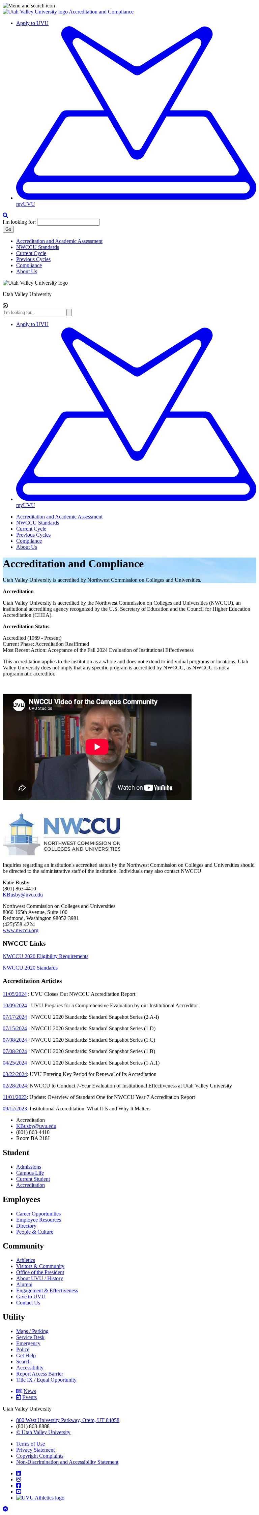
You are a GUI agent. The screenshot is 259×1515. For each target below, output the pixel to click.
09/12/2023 (15, 1108)
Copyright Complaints (39, 1456)
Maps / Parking (32, 1331)
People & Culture (34, 1232)
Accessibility (30, 1367)
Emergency (28, 1343)
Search (23, 1361)
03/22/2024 (15, 1074)
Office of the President (40, 1272)
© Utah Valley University (43, 1432)
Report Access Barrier (39, 1374)
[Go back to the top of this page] (6, 1509)
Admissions (28, 1167)
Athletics (25, 1260)
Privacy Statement (35, 1450)
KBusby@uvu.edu (23, 894)
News (30, 1391)
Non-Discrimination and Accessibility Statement (67, 1462)
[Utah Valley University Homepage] (36, 11)
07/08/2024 (15, 1040)
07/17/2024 (15, 1017)
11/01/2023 (15, 1097)
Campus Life (30, 1173)
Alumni (24, 1284)
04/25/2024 (15, 1063)
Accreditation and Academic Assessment (59, 241)
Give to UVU (31, 1296)
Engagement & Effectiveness (47, 1290)
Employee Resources (38, 1220)
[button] (129, 6)
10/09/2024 (15, 1005)
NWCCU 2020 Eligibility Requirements (45, 956)
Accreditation (30, 1185)
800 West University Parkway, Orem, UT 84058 (67, 1420)
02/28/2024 (15, 1085)
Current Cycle (31, 253)
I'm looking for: (19, 222)
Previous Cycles (33, 259)
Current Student (33, 1179)
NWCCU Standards (37, 247)
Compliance (29, 265)
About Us (26, 271)
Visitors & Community (40, 1266)
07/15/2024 (15, 1028)
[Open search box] (5, 215)
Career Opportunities (38, 1214)
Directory (26, 1226)
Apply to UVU (32, 23)
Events (29, 1397)
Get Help (26, 1355)
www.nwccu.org (20, 930)
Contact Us (28, 1302)
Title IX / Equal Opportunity (46, 1380)
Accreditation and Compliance (101, 11)
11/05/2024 (15, 994)
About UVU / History (39, 1278)
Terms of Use (30, 1444)
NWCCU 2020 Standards (30, 968)
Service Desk (30, 1337)
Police (22, 1349)
